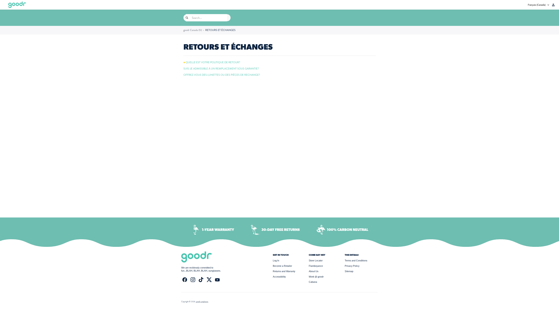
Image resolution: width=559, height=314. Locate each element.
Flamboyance (316, 266)
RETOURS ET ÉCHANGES (220, 30)
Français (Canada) (537, 4)
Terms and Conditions (356, 260)
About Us (313, 271)
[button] (553, 5)
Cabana (313, 282)
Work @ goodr (316, 276)
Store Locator (316, 260)
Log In (276, 260)
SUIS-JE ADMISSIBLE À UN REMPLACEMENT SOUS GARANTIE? (221, 69)
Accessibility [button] (279, 276)
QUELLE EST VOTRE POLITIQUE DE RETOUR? (213, 62)
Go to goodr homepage (17, 5)
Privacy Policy (352, 266)
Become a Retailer (282, 266)
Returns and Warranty (284, 271)
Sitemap (349, 271)
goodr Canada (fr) (192, 30)
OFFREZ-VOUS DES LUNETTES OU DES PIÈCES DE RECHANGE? (221, 75)
